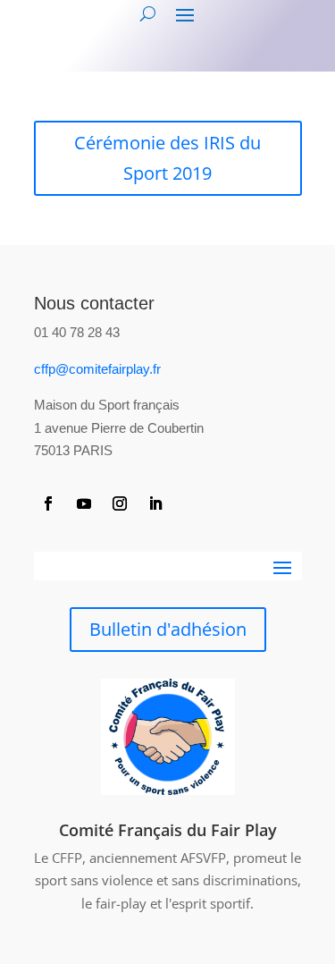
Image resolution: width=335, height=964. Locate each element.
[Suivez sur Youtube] (84, 503)
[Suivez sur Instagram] (119, 503)
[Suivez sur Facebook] (48, 503)
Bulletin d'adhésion (168, 629)
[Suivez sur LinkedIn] (155, 503)
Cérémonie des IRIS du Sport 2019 (167, 158)
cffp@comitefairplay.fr (97, 368)
